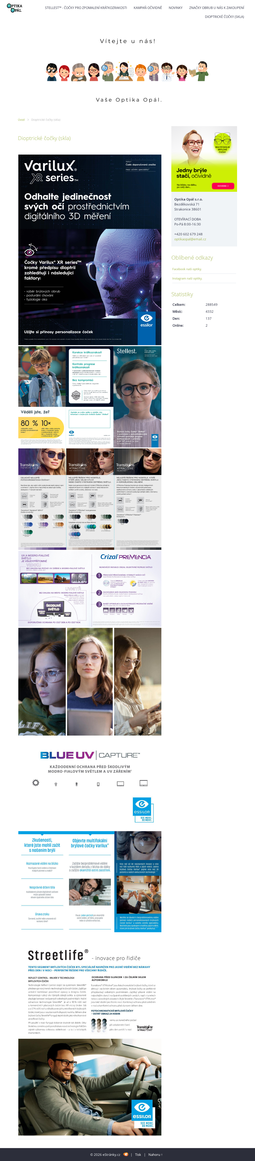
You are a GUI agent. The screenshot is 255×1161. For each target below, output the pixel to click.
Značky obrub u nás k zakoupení (216, 8)
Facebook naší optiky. (187, 269)
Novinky (175, 8)
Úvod (21, 120)
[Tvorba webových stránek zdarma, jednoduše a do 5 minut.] (125, 1154)
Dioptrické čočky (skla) (224, 17)
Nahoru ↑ (155, 1154)
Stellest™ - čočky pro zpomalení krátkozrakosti (86, 8)
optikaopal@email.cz (190, 239)
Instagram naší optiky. (187, 278)
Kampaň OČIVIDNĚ (148, 8)
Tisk (138, 1154)
